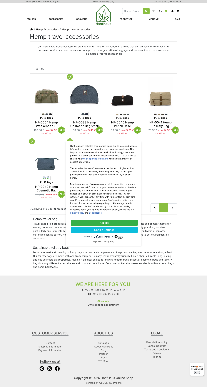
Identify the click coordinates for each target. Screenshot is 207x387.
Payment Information (50, 350)
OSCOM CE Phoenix (110, 382)
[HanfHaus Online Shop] (103, 14)
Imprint (157, 356)
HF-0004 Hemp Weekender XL (46, 124)
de (153, 11)
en (160, 11)
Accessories (56, 19)
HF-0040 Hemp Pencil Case (122, 124)
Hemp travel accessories (76, 29)
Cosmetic (81, 19)
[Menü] (202, 364)
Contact (50, 342)
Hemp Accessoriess (47, 29)
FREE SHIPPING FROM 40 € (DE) (42, 1)
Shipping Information (50, 346)
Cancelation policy (156, 342)
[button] (172, 11)
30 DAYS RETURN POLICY (167, 1)
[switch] (197, 372)
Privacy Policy (77, 212)
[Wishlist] (167, 11)
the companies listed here (95, 158)
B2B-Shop (103, 361)
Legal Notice (95, 212)
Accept (104, 222)
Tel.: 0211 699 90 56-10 (98, 290)
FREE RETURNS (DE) (103, 1)
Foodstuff (126, 19)
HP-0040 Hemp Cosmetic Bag (46, 188)
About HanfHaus (103, 346)
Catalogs (103, 342)
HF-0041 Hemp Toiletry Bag (160, 124)
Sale (177, 19)
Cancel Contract (156, 345)
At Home (154, 19)
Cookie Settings (104, 229)
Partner (103, 353)
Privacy (157, 353)
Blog (103, 350)
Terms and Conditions (156, 349)
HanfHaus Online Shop (117, 378)
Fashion (31, 19)
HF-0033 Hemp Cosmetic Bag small (84, 124)
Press (103, 357)
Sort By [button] (39, 68)
